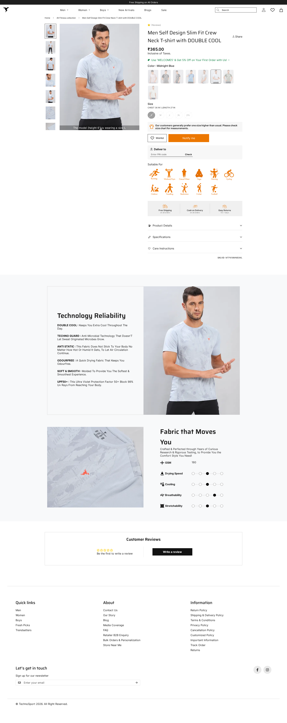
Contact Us (110, 610)
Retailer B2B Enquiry (116, 635)
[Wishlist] (273, 10)
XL (179, 115)
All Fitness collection (66, 18)
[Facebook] (257, 670)
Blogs (147, 10)
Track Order (198, 645)
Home (47, 18)
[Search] (218, 10)
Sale (164, 10)
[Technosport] (5, 10)
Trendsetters (23, 630)
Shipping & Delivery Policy (207, 615)
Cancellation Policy (203, 630)
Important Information (204, 640)
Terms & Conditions (203, 620)
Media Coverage (113, 625)
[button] (282, 10)
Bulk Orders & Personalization (121, 640)
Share (238, 36)
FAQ (105, 630)
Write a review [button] (172, 552)
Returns (195, 650)
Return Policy (199, 610)
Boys (103, 10)
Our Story (109, 615)
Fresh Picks (23, 625)
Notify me (189, 138)
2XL (188, 115)
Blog (106, 620)
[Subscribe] (136, 682)
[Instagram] (267, 670)
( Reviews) (156, 25)
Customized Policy (202, 635)
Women (82, 10)
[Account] (264, 10)
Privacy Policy (199, 625)
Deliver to (160, 149)
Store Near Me (112, 645)
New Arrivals (126, 10)
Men (62, 10)
